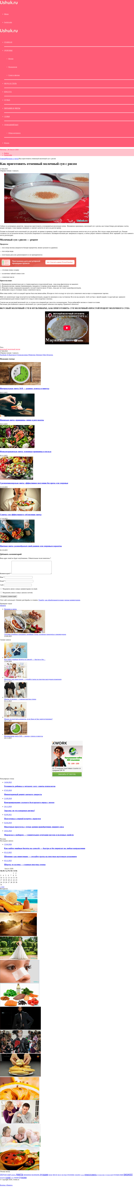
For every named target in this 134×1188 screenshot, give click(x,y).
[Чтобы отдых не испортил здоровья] (18, 912)
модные (64, 1175)
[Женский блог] (9, 4)
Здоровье (8, 50)
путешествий (109, 1175)
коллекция (35, 1175)
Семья (7, 116)
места (55, 1175)
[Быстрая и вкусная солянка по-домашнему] (19, 1170)
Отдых (7, 100)
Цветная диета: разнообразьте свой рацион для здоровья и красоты (31, 546)
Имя (2, 577)
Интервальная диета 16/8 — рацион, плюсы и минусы (24, 388)
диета (19, 1174)
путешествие (101, 1175)
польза (82, 1174)
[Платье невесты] (18, 959)
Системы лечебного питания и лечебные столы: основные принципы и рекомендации (35, 634)
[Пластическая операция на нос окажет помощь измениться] (19, 982)
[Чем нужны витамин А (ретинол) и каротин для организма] (19, 1006)
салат (8, 1177)
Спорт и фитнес (14, 75)
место (59, 1175)
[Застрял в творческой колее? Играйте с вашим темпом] (18, 935)
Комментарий (5, 573)
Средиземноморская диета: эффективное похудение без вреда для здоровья (34, 483)
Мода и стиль (10, 83)
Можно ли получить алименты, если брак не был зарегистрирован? (28, 719)
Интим (10, 59)
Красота (8, 92)
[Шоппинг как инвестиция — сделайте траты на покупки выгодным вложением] (15, 677)
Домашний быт (11, 125)
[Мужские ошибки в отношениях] (19, 1123)
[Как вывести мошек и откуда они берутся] (19, 1099)
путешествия (118, 1175)
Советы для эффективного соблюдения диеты (20, 514)
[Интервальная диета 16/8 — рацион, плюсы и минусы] (20, 384)
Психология (12, 67)
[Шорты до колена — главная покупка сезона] (15, 697)
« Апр (2, 887)
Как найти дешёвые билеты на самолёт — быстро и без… (24, 659)
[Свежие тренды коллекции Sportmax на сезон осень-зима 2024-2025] (20, 1029)
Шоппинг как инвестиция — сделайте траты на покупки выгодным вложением (32, 679)
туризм (16, 1177)
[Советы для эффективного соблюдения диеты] (20, 510)
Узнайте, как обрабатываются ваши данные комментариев (59, 600)
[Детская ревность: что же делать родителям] (20, 1146)
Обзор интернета (14, 133)
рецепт (128, 1174)
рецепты (2, 1177)
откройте (77, 1175)
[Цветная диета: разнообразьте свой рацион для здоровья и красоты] (17, 542)
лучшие (44, 1174)
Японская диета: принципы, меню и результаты (22, 420)
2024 (2, 1175)
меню (50, 1175)
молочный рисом (14, 349)
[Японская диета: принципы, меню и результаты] (17, 416)
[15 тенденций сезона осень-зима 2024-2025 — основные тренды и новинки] (20, 1052)
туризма (23, 1177)
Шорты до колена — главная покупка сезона (20, 699)
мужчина (70, 1175)
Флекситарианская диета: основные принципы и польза (25, 451)
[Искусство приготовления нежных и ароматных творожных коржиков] (20, 1076)
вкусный (7, 1175)
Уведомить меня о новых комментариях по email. (20, 589)
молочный (3, 349)
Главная (3, 159)
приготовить (90, 1174)
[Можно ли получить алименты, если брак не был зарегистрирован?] (15, 717)
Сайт (2, 585)
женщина (27, 1175)
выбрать (13, 1175)
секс (12, 1177)
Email (2, 581)
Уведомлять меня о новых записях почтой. (18, 593)
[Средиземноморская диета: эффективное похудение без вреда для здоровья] (16, 479)
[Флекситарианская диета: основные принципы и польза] (17, 447)
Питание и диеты (12, 108)
